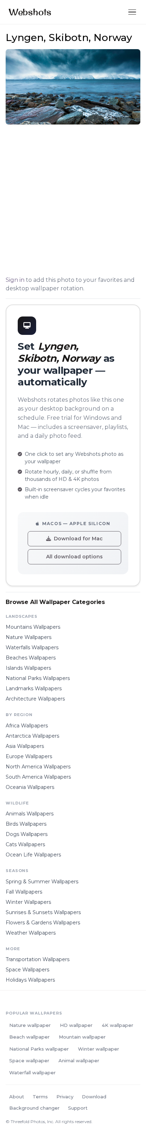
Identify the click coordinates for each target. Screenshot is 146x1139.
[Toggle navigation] (132, 12)
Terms (40, 1096)
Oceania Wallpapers (30, 787)
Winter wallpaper (98, 1049)
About (16, 1096)
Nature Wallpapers (28, 637)
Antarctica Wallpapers (32, 736)
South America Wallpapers (38, 777)
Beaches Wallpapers (31, 658)
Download (94, 1096)
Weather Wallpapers (31, 933)
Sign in (15, 280)
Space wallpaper (29, 1060)
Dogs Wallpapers (26, 834)
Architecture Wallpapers (35, 699)
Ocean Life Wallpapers (33, 855)
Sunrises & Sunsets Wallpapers (43, 912)
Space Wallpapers (27, 969)
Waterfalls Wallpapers (32, 647)
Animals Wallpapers (30, 813)
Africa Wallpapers (27, 725)
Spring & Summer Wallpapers (42, 881)
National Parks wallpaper (39, 1049)
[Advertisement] (73, 201)
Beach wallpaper (29, 1037)
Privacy (64, 1096)
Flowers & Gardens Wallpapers (43, 922)
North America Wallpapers (38, 766)
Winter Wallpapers (28, 902)
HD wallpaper (76, 1025)
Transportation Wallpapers (37, 959)
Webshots (30, 12)
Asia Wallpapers (25, 746)
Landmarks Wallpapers (34, 688)
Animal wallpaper (78, 1060)
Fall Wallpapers (24, 892)
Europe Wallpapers (29, 756)
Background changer (34, 1108)
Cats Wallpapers (25, 844)
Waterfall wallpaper (32, 1072)
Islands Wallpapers (28, 668)
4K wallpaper (117, 1025)
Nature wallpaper (30, 1025)
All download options (74, 556)
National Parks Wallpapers (38, 678)
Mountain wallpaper (82, 1037)
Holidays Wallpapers (30, 980)
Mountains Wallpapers (33, 627)
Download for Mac (78, 538)
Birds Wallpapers (26, 824)
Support (78, 1108)
